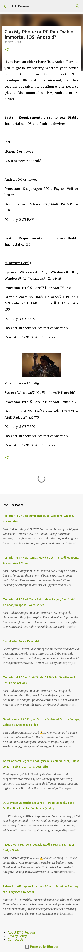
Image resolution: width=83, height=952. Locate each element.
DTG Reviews (20, 6)
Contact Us (15, 939)
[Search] (77, 6)
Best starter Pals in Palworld (21, 641)
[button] (7, 49)
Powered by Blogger (44, 946)
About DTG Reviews (22, 932)
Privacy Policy (17, 936)
